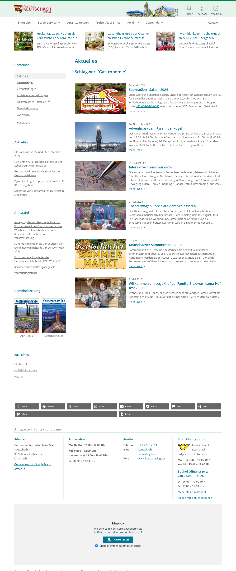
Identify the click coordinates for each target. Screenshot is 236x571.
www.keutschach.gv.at (151, 458)
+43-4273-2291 (147, 445)
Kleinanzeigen (25, 82)
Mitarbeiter (23, 123)
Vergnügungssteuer (25, 272)
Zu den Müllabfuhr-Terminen (195, 497)
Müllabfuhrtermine (25, 370)
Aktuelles (22, 76)
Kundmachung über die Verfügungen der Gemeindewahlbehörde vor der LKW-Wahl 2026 (39, 247)
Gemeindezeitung (27, 108)
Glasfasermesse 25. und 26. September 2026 (37, 154)
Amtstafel (21, 213)
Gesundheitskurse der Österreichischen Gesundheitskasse (37, 173)
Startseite (24, 22)
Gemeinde (21, 65)
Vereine (18, 377)
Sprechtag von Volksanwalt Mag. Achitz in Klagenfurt (39, 192)
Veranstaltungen (78, 22)
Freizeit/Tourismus (108, 22)
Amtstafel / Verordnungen (32, 95)
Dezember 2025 (54, 335)
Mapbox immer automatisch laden (120, 545)
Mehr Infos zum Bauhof (192, 492)
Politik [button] (131, 22)
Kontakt (213, 22)
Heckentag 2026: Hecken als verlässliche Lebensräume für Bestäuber (38, 163)
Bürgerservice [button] (47, 22)
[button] (27, 406)
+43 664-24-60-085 (147, 106)
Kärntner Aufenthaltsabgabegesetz (34, 267)
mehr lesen (137, 111)
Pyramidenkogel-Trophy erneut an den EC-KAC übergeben (39, 183)
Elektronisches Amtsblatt (41, 101)
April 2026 (26, 335)
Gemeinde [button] (152, 22)
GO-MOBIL (23, 114)
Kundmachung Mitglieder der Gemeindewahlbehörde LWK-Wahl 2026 (38, 259)
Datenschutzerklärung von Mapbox (119, 532)
